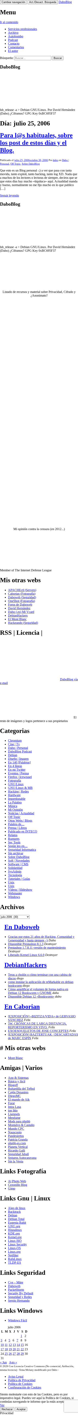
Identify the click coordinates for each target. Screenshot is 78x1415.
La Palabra (15, 802)
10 (2, 1345)
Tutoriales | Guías (19, 878)
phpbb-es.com (17, 1143)
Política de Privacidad (21, 1380)
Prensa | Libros (17, 828)
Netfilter (13, 1255)
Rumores (13, 838)
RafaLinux (15, 1259)
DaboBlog (65, 2)
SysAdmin (14, 871)
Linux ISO (15, 1240)
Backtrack (14, 1211)
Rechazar (7, 1409)
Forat (11, 1103)
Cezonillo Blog (17, 1185)
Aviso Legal (15, 1376)
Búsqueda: (6, 58)
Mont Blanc (15, 1058)
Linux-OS (14, 1248)
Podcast (13, 40)
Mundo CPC (16, 1128)
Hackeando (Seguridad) (23, 622)
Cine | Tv (14, 744)
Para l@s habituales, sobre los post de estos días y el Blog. (36, 143)
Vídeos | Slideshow (20, 889)
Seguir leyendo (9, 195)
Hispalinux (15, 1230)
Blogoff (13, 1085)
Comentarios (16, 47)
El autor (13, 51)
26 (10, 1353)
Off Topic (15, 163)
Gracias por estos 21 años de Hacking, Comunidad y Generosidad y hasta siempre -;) (41, 938)
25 (6, 1353)
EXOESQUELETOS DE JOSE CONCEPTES (38, 1031)
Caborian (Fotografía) (21, 593)
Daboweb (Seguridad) (22, 597)
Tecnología (15, 875)
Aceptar (21, 1409)
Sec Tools (14, 842)
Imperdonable (16, 798)
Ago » (13, 1362)
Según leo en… (18, 846)
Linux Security (17, 1244)
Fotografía (14, 780)
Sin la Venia (15, 1161)
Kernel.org (15, 1237)
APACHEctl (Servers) (22, 590)
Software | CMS (18, 864)
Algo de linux (16, 1208)
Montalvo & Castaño (21, 1125)
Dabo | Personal (18, 748)
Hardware (14, 795)
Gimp (11, 1188)
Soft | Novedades (19, 860)
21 (18, 1349)
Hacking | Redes (18, 791)
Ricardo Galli (16, 1150)
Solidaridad (15, 868)
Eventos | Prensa (18, 773)
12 (10, 1345)
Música (12, 806)
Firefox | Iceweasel (20, 777)
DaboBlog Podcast (20, 751)
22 (22, 1349)
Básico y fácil (16, 1081)
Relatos (12, 835)
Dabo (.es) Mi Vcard (21, 612)
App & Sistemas (18, 1077)
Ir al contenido (9, 22)
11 (6, 1345)
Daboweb (14, 1286)
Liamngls (14, 1114)
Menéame (14, 1117)
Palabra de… (16, 824)
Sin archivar (15, 853)
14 (18, 1345)
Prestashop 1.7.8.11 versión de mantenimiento (37, 947)
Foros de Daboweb (20, 604)
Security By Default (20, 1293)
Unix (11, 882)
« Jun (3, 1362)
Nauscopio (15, 1132)
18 (6, 1349)
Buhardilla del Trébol (21, 1088)
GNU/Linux (16, 784)
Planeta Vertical (18, 1147)
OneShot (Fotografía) (21, 601)
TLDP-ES (14, 1262)
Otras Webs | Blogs (20, 820)
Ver (2, 1405)
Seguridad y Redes (20, 1297)
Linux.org (14, 1251)
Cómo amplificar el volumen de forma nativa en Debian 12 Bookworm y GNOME (38, 991)
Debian (12, 755)
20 (14, 1349)
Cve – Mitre (15, 1282)
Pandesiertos (16, 1136)
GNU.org (14, 1226)
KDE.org (14, 1233)
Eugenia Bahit (17, 1222)
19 (10, 1349)
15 (22, 1345)
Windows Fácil (17, 1320)
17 (2, 1349)
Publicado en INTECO (22, 831)
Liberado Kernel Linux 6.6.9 (26, 955)
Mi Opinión (15, 809)
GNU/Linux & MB (20, 788)
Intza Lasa (14, 1107)
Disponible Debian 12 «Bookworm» (31, 996)
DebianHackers (18, 615)
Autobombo (15, 36)
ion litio (13, 1110)
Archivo (13, 32)
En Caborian (22, 1006)
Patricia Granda (18, 1139)
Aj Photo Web (17, 1181)
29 (22, 1353)
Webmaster (15, 893)
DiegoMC (14, 1096)
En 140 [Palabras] (19, 762)
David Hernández (19, 608)
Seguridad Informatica (22, 849)
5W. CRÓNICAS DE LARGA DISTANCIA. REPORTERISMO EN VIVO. (37, 1025)
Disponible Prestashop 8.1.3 (25, 944)
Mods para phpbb (19, 1121)
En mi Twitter (16, 769)
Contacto (13, 43)
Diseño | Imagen (18, 758)
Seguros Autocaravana (22, 1157)
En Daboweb (21, 927)
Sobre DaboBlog (31, 163)
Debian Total (16, 1219)
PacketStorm (16, 1289)
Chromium (15, 740)
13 (14, 1345)
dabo (55, 160)
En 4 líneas (15, 766)
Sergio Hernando (19, 1300)
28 (18, 1353)
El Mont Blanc (17, 619)
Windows (14, 897)
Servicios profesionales (22, 29)
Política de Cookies (20, 1384)
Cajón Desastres (18, 1092)
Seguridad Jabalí (18, 1154)
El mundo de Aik (19, 1099)
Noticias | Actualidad (21, 813)
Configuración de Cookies (24, 1387)
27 (14, 1353)
